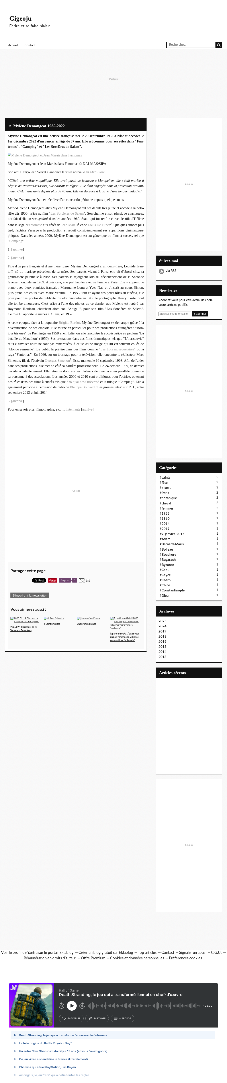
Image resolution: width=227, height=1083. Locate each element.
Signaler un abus (192, 953)
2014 (162, 652)
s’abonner (74, 1018)
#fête (164, 482)
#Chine (165, 585)
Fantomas (34, 225)
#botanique (168, 498)
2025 (162, 621)
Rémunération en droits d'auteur (50, 958)
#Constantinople (172, 590)
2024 (162, 626)
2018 (162, 636)
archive (17, 249)
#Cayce (165, 575)
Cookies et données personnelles (137, 958)
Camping (15, 241)
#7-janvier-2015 (172, 534)
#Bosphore (168, 554)
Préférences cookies (185, 958)
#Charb (165, 580)
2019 (162, 631)
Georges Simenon (57, 360)
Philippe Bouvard (82, 387)
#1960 (165, 518)
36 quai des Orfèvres (83, 382)
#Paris (164, 493)
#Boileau (166, 549)
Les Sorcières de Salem (67, 213)
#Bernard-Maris (172, 544)
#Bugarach (168, 559)
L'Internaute (71, 409)
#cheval (165, 503)
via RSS (171, 271)
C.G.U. (216, 953)
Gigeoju (20, 18)
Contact (30, 45)
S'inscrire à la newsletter (30, 595)
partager (100, 1018)
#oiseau (165, 488)
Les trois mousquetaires (117, 349)
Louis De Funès (99, 225)
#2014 (165, 524)
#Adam (165, 539)
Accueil (13, 45)
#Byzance (167, 565)
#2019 (165, 529)
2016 (162, 641)
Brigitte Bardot (69, 322)
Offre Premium (93, 958)
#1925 (165, 513)
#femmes (167, 508)
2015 (162, 646)
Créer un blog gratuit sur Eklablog (105, 953)
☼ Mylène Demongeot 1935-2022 (36, 126)
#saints (165, 477)
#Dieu (164, 595)
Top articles (147, 953)
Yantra (32, 953)
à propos (125, 1018)
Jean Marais (69, 225)
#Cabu (164, 570)
